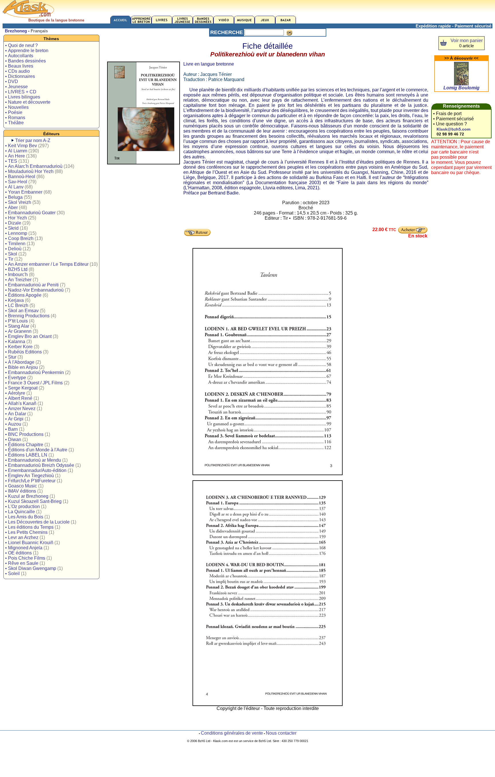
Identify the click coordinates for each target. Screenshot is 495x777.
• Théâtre (14, 122)
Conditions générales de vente (232, 733)
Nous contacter (281, 733)
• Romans (15, 117)
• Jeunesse (16, 86)
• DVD (11, 81)
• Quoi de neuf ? (21, 45)
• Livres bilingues (22, 97)
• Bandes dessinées (25, 60)
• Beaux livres (19, 66)
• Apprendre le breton (26, 50)
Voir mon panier (467, 40)
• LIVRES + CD (20, 91)
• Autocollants (19, 55)
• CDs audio (17, 71)
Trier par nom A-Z (32, 140)
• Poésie (13, 112)
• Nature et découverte (27, 102)
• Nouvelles (17, 107)
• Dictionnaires (20, 76)
